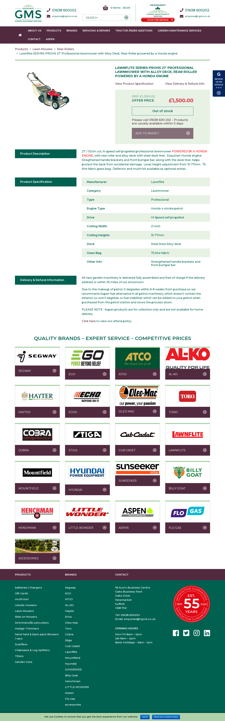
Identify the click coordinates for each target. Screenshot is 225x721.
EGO (68, 593)
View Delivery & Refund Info (184, 83)
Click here (89, 321)
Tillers (19, 656)
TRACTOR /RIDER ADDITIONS (133, 30)
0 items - (120, 7)
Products (54, 30)
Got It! (145, 717)
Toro (68, 628)
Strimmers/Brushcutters (32, 622)
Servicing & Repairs (96, 30)
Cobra (69, 634)
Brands (71, 30)
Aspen (50, 39)
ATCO (69, 599)
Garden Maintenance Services (179, 30)
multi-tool (22, 599)
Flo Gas (70, 698)
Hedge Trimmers (27, 628)
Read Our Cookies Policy (166, 717)
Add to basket (147, 133)
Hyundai (70, 663)
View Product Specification (134, 83)
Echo (68, 616)
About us (34, 30)
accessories (73, 704)
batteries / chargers (28, 587)
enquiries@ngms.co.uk (64, 16)
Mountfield (72, 657)
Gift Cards (21, 593)
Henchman (72, 681)
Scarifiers (21, 644)
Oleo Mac (71, 622)
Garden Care (23, 662)
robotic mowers (26, 605)
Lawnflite (71, 652)
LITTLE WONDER (77, 687)
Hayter (69, 611)
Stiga (68, 640)
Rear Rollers (65, 49)
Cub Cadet (72, 646)
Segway (70, 587)
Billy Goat (71, 675)
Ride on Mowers (26, 616)
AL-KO (69, 605)
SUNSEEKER (73, 669)
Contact (34, 39)
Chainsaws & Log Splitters (32, 650)
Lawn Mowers (43, 49)
